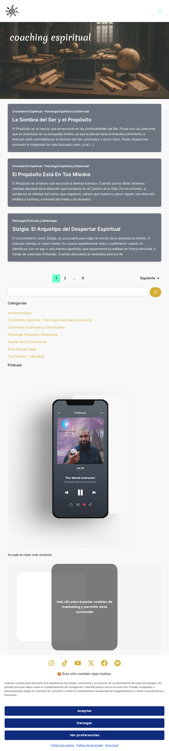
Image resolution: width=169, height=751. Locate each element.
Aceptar (84, 711)
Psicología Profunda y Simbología (34, 220)
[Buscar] (155, 292)
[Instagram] (51, 663)
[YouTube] (78, 663)
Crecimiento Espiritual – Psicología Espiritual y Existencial (50, 320)
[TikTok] (64, 663)
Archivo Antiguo (20, 313)
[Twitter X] (91, 663)
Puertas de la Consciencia (27, 342)
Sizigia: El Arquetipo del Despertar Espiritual (66, 229)
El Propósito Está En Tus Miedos (51, 174)
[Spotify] (117, 663)
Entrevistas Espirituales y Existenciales (36, 327)
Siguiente (150, 278)
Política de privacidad (89, 745)
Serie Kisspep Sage (22, 349)
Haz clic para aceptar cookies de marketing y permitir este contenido (84, 607)
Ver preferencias (84, 735)
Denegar (84, 723)
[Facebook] (104, 663)
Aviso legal (111, 745)
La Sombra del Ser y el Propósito (51, 120)
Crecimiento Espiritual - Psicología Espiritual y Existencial (50, 111)
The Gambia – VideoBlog (26, 356)
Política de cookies (62, 745)
